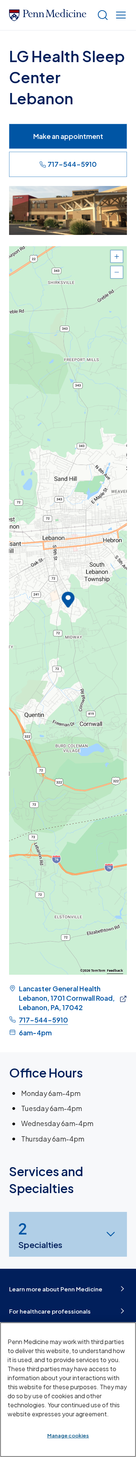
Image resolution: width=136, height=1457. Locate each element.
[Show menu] (119, 15)
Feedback (115, 970)
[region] (68, 610)
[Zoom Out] (116, 272)
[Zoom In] (116, 256)
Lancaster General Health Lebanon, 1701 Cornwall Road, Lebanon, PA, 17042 (67, 998)
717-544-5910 (72, 164)
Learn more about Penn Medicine (55, 1288)
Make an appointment (68, 136)
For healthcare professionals (50, 1311)
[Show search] (101, 15)
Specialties (40, 1234)
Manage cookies (68, 1436)
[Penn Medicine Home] (50, 15)
